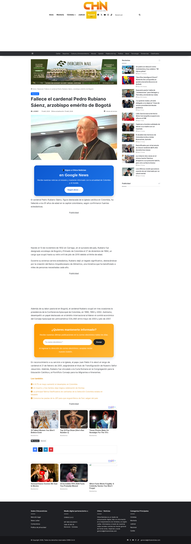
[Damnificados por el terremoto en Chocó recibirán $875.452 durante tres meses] (128, 148)
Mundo (93, 53)
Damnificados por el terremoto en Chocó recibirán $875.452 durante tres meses (147, 147)
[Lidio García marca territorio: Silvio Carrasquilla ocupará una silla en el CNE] (128, 117)
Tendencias (145, 53)
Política (120, 53)
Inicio (51, 15)
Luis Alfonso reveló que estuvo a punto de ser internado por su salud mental (147, 171)
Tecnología (135, 53)
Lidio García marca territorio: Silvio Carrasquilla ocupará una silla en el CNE (147, 116)
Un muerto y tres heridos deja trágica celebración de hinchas (58, 388)
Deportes (66, 53)
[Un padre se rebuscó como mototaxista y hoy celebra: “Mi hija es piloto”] (128, 70)
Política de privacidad (38, 527)
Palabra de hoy (111, 53)
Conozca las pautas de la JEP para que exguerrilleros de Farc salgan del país (65, 398)
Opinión (101, 53)
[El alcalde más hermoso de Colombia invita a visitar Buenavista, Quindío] (128, 138)
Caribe (58, 53)
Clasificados (155, 53)
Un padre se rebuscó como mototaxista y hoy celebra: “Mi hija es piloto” (147, 69)
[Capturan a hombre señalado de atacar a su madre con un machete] (128, 127)
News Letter (35, 520)
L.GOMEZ (35, 111)
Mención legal (36, 517)
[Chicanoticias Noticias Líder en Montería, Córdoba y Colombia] (95, 5)
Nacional (91, 15)
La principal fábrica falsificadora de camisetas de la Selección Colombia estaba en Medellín (66, 393)
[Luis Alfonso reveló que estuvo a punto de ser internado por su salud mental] (128, 172)
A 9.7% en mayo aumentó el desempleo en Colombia (55, 384)
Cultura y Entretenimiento (80, 53)
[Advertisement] (95, 34)
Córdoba (70, 15)
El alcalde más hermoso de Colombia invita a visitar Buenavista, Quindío (146, 137)
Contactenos (35, 524)
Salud (127, 53)
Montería (60, 15)
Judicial (81, 15)
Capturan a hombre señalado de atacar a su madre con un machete (148, 126)
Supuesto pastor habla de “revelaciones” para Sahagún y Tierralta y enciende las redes (147, 92)
